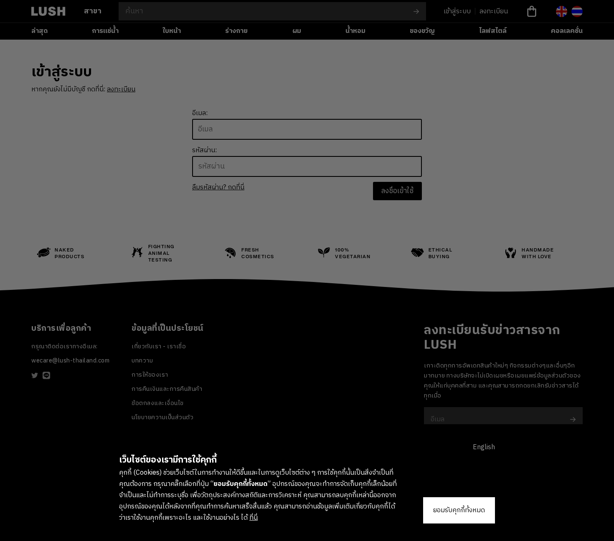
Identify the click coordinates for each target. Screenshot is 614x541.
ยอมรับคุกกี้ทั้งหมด (459, 510)
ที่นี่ (253, 517)
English (484, 447)
